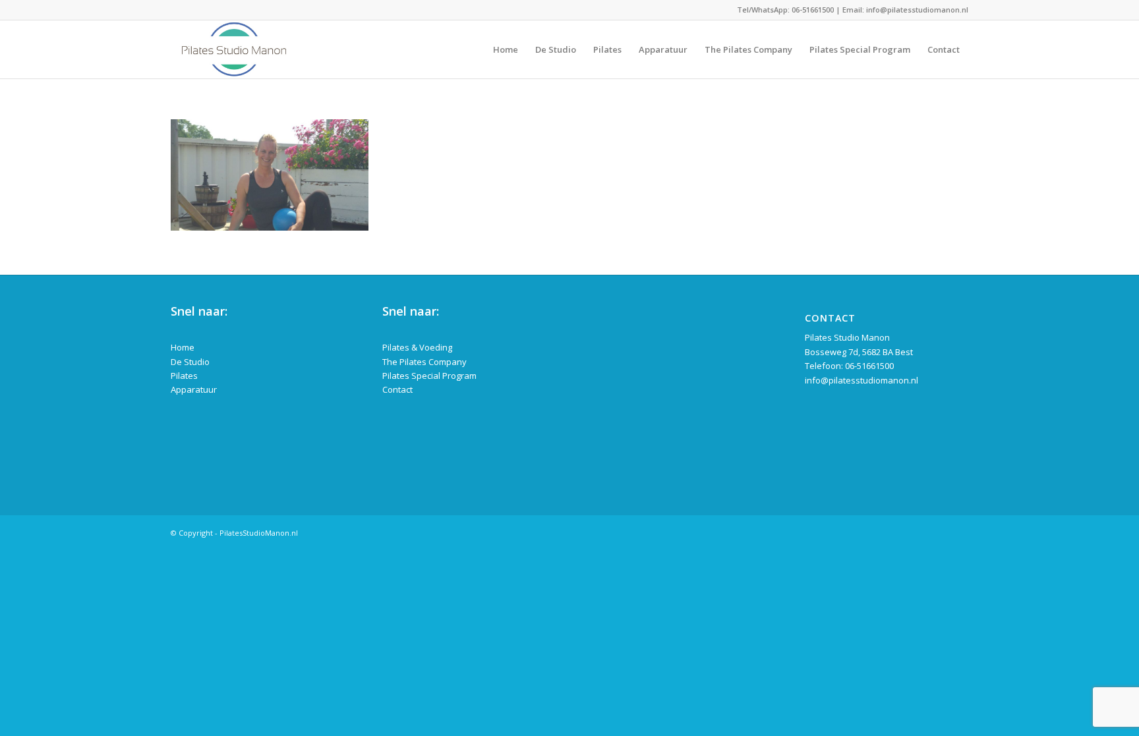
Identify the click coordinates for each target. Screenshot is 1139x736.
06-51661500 (813, 9)
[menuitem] (505, 49)
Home (182, 347)
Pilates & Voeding (417, 347)
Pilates (184, 376)
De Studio (190, 362)
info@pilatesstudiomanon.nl (917, 9)
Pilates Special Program (429, 376)
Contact (397, 389)
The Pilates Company (424, 362)
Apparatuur (194, 389)
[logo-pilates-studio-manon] (234, 49)
